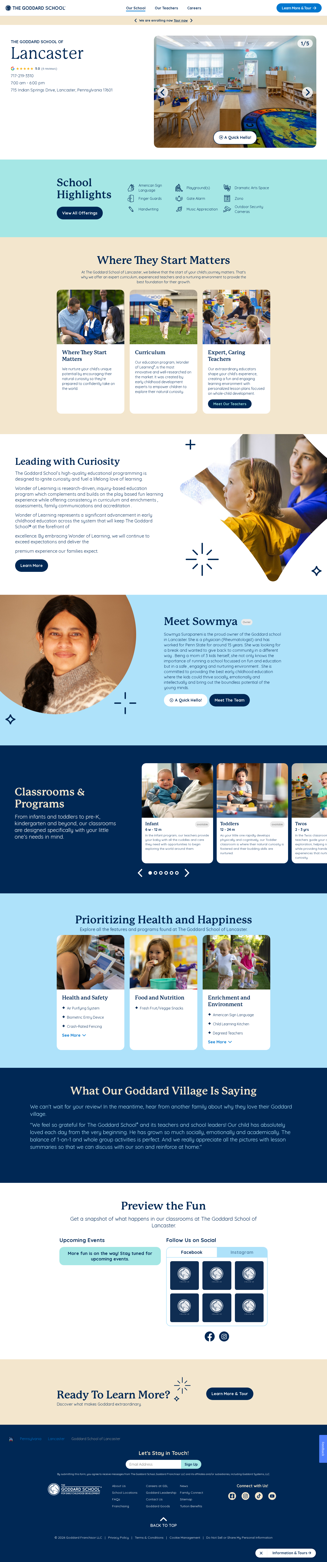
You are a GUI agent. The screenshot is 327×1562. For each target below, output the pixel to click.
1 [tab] (150, 873)
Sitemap (186, 1499)
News (184, 1486)
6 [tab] (177, 873)
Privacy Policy (118, 1538)
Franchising (120, 1506)
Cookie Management (185, 1538)
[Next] (191, 20)
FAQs (116, 1499)
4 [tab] (166, 873)
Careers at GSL (157, 1486)
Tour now (181, 20)
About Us (119, 1486)
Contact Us (154, 1499)
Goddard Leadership (161, 1493)
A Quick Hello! (237, 137)
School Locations (124, 1493)
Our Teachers (166, 8)
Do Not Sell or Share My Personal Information (239, 1538)
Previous (162, 92)
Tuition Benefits (191, 1506)
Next (307, 92)
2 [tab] (155, 873)
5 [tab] (171, 873)
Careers (194, 8)
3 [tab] (161, 873)
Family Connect (191, 1493)
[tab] (192, 1252)
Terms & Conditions (149, 1538)
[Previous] (135, 20)
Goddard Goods (158, 1506)
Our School (135, 8)
